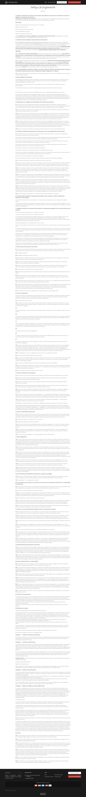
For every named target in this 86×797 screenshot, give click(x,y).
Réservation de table (58, 774)
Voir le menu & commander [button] (74, 2)
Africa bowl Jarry (12, 2)
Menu (46, 2)
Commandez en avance (49, 776)
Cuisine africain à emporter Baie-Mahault (10, 790)
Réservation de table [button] (62, 2)
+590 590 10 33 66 (29, 778)
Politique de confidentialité (10, 775)
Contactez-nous (52, 2)
